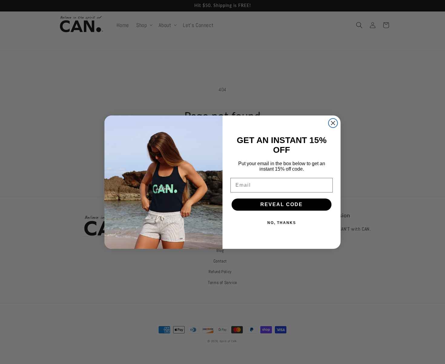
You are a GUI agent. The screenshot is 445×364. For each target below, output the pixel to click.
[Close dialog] (333, 123)
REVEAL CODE (281, 204)
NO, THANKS (281, 223)
